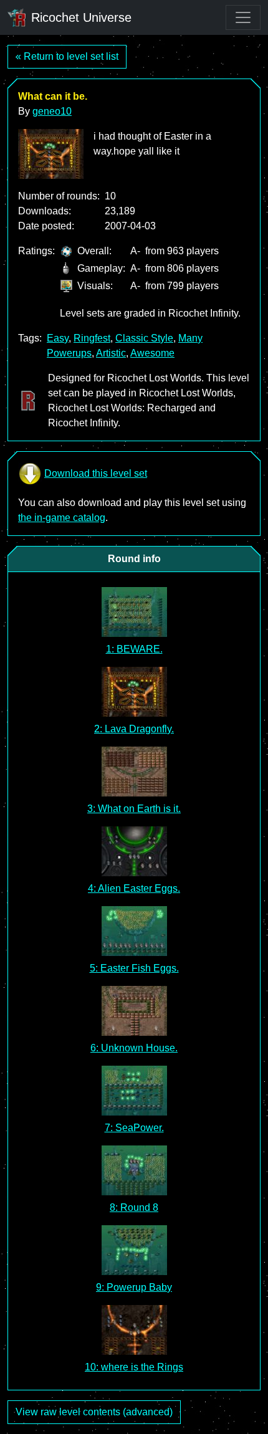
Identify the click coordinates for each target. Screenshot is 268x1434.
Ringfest (92, 338)
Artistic (111, 353)
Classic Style (144, 338)
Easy (58, 338)
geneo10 (52, 111)
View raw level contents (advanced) (94, 1412)
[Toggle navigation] (243, 17)
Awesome (152, 353)
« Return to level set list (67, 56)
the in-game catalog (61, 517)
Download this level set (95, 473)
